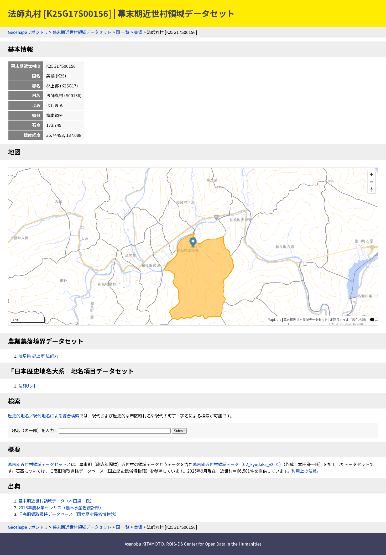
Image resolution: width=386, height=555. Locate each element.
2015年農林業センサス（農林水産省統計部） (60, 507)
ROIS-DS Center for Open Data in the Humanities (214, 544)
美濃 (138, 32)
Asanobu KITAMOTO (144, 544)
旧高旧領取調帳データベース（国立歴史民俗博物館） (68, 514)
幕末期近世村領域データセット (82, 32)
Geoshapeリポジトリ (28, 32)
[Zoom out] (371, 182)
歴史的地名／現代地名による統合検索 (43, 415)
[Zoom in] (371, 174)
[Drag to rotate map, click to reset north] (371, 189)
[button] (193, 242)
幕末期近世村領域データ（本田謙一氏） (56, 501)
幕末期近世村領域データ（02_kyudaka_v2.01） (238, 464)
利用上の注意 (304, 471)
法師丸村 (26, 386)
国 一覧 (122, 32)
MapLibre (274, 319)
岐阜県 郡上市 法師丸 (38, 356)
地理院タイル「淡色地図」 (349, 319)
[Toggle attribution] (372, 319)
